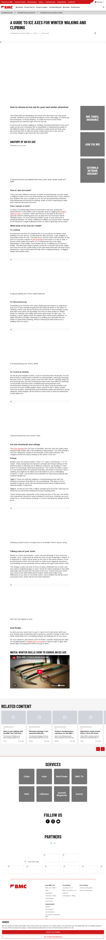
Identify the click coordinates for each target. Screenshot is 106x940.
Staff (47, 890)
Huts (44, 776)
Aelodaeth (48, 893)
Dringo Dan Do (29, 7)
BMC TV (79, 776)
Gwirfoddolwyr (32, 2)
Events (79, 794)
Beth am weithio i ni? (69, 890)
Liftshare (44, 794)
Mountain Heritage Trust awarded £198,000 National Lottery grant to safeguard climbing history (38, 732)
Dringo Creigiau (42, 7)
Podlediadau (49, 898)
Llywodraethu (50, 912)
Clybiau (41, 2)
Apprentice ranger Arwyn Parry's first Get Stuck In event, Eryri (90, 732)
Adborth (65, 893)
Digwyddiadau (61, 2)
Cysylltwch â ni (68, 888)
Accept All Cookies (53, 932)
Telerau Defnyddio (86, 888)
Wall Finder (62, 776)
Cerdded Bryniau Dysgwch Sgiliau (51, 12)
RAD (26, 794)
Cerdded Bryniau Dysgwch (26, 12)
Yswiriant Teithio (20, 2)
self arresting (38, 239)
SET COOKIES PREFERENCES (53, 937)
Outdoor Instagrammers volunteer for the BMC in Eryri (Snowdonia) (64, 732)
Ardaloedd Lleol (50, 2)
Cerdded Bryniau (7, 12)
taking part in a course (36, 642)
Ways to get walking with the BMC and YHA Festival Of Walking (13, 732)
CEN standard (19, 449)
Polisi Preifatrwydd (86, 890)
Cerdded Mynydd (55, 7)
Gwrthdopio (49, 909)
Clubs (27, 776)
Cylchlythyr (49, 901)
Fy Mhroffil (71, 2)
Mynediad (19, 7)
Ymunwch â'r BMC (7, 2)
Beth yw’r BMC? (50, 888)
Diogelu (47, 906)
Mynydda (66, 7)
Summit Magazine (62, 794)
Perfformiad (75, 7)
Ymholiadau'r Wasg (69, 896)
